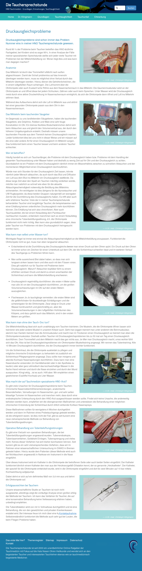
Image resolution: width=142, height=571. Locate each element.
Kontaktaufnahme (67, 513)
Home (11, 16)
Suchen (131, 8)
